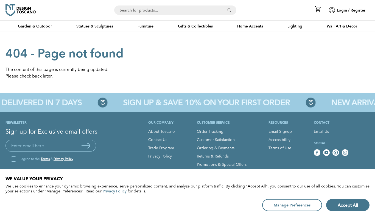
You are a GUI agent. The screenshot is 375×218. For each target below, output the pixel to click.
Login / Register (351, 10)
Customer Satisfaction (216, 139)
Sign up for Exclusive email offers (51, 131)
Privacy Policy (63, 159)
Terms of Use (279, 147)
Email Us (321, 131)
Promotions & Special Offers (222, 164)
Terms (45, 159)
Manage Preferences (292, 205)
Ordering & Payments (215, 147)
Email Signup (280, 131)
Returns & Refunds (213, 156)
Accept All (348, 205)
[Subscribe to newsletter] (86, 145)
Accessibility (279, 139)
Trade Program (161, 147)
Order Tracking (210, 131)
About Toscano (161, 131)
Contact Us (157, 139)
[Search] (229, 10)
